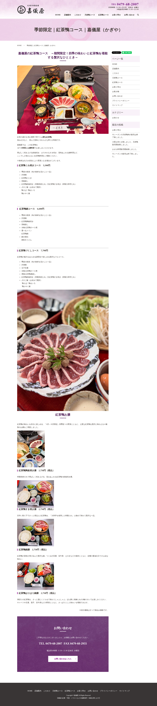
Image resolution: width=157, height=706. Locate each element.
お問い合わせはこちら (63, 659)
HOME (58, 15)
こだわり (77, 15)
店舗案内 (67, 15)
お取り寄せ (116, 15)
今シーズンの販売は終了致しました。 (125, 155)
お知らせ (115, 118)
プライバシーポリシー (120, 101)
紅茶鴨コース (103, 15)
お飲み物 (115, 91)
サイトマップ (117, 105)
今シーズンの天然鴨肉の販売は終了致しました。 (125, 136)
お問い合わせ (129, 15)
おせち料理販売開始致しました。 (125, 149)
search (139, 15)
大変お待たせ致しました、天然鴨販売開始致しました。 (125, 143)
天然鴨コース (90, 15)
